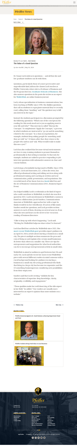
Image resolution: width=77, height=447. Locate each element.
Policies (50, 422)
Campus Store (51, 425)
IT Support (29, 434)
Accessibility (51, 417)
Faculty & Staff (20, 61)
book (47, 181)
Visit (49, 416)
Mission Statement (37, 425)
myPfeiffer (21, 434)
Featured (32, 61)
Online (15, 419)
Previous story (19, 305)
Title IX (49, 419)
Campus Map (17, 420)
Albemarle (16, 417)
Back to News (17, 22)
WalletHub (21, 97)
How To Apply (35, 416)
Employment (35, 420)
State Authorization (37, 423)
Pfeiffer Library (36, 419)
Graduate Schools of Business (45, 92)
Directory (34, 417)
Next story (58, 305)
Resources (50, 420)
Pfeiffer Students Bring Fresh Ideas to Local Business (31, 344)
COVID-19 (34, 422)
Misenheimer (17, 416)
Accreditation (51, 423)
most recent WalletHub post (26, 231)
